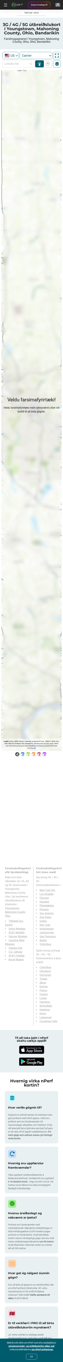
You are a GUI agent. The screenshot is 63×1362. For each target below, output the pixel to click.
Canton (44, 994)
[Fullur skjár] (57, 55)
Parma (43, 990)
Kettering (45, 1009)
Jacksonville (47, 932)
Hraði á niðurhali (47, 63)
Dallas (43, 921)
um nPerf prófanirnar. (42, 1349)
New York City (47, 890)
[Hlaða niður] (31, 1049)
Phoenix (44, 909)
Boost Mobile (16, 959)
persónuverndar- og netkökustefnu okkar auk (31, 1346)
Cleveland (45, 971)
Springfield (46, 1005)
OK (31, 1356)
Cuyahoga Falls (48, 1021)
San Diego (45, 917)
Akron (43, 982)
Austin (43, 940)
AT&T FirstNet (16, 955)
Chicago (44, 897)
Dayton (44, 986)
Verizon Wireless (18, 936)
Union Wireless (17, 928)
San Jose (45, 924)
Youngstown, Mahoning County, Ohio (15, 912)
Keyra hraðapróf (39, 5)
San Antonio (47, 913)
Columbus (45, 944)
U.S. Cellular (15, 951)
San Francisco (48, 936)
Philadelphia (47, 905)
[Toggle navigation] (5, 5)
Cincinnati (45, 975)
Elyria (43, 1013)
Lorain (43, 998)
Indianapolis (47, 928)
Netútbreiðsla (39, 63)
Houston (44, 901)
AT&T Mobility (17, 932)
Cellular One (15, 948)
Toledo (43, 978)
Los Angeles (46, 894)
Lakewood (45, 1017)
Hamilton (45, 1002)
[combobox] (10, 55)
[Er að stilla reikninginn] (57, 5)
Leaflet (6, 741)
